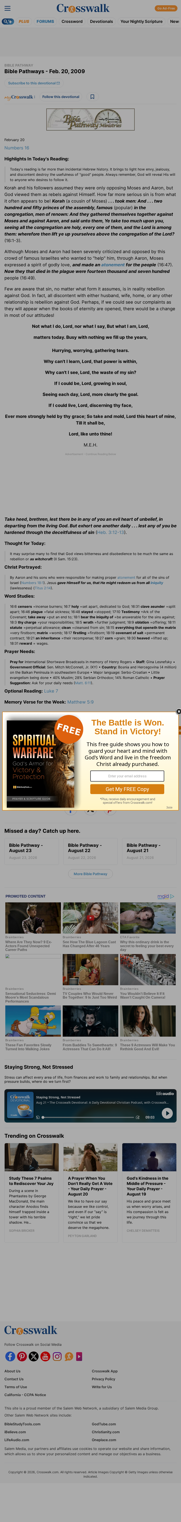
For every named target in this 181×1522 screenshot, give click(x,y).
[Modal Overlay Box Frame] (90, 761)
